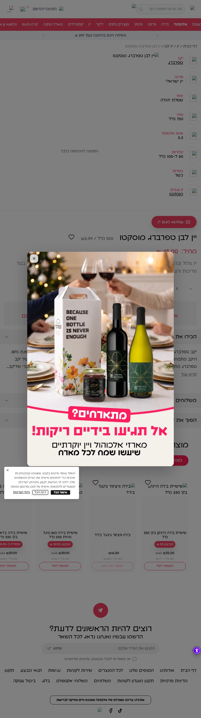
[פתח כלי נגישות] (197, 650)
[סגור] (34, 258)
